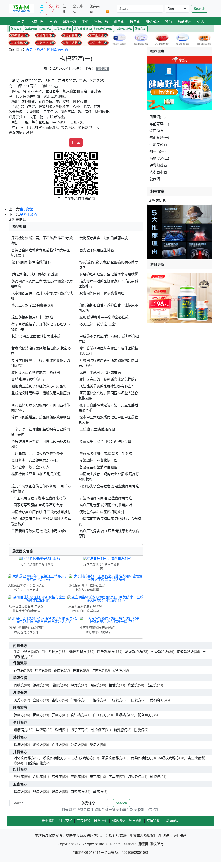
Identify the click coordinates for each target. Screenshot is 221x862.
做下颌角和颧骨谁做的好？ (32, 262)
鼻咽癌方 (122, 715)
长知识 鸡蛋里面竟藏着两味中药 (36, 336)
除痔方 (19, 744)
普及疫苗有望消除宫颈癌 (98, 467)
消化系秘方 (50, 651)
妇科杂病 (134, 776)
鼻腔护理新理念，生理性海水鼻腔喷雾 (108, 274)
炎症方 (95, 744)
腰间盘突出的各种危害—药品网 (35, 372)
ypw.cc (92, 844)
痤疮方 (38, 700)
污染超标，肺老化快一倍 (98, 460)
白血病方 (100, 715)
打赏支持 (66, 820)
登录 (42, 9)
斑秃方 (19, 700)
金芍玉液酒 (28, 214)
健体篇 (97, 670)
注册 (64, 9)
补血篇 (59, 670)
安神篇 (117, 670)
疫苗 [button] (168, 21)
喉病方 (38, 791)
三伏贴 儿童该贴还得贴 (97, 429)
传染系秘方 (185, 651)
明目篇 (95, 685)
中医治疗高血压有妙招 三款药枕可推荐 (41, 511)
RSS (109, 6)
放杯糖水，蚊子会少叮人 (30, 467)
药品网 (143, 844)
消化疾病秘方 (24, 758)
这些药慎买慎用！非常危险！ (33, 317)
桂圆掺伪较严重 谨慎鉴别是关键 (36, 474)
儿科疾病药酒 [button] (123, 29)
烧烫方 (38, 744)
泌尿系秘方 (133, 651)
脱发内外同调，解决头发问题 (101, 293)
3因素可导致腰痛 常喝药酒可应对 (37, 505)
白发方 (136, 700)
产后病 (76, 776)
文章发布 (54, 9)
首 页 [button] (21, 21)
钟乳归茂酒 (158, 165)
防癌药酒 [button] (45, 29)
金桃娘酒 (27, 209)
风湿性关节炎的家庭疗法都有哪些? (106, 386)
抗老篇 (40, 670)
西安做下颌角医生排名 (96, 250)
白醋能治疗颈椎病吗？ (28, 379)
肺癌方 (19, 715)
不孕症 (114, 776)
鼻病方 (98, 791)
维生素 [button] (119, 21)
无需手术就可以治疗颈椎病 (100, 372)
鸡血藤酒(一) (159, 137)
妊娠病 (38, 776)
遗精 (58, 729)
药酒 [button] (53, 21)
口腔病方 (77, 791)
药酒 (39, 49)
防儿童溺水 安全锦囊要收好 (32, 305)
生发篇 (114, 685)
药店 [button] (200, 21)
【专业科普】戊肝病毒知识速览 (34, 274)
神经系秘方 (159, 651)
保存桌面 (94, 9)
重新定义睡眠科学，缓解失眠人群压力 (40, 393)
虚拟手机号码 (105, 809)
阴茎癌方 (145, 715)
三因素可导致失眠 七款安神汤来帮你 (39, 530)
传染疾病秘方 (141, 758)
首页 (29, 49)
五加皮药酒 (158, 144)
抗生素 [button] (135, 21)
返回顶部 (172, 821)
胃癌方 (38, 715)
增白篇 (57, 685)
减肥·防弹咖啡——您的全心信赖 (104, 317)
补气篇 (19, 670)
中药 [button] (85, 21)
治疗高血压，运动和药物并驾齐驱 (37, 453)
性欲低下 (98, 729)
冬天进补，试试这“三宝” (98, 324)
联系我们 (101, 820)
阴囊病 (139, 729)
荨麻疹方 (77, 700)
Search (199, 8)
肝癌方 (57, 715)
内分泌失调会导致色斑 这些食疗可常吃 (109, 486)
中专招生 (152, 809)
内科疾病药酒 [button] (62, 29)
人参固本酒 (158, 172)
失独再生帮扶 (126, 809)
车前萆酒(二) (159, 123)
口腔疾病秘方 (36, 763)
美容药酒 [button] (31, 29)
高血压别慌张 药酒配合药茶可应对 (105, 505)
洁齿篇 (152, 685)
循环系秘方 (78, 651)
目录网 (67, 809)
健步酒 (155, 179)
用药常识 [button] (152, 21)
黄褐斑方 (157, 700)
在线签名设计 (83, 809)
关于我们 (48, 820)
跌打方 (57, 744)
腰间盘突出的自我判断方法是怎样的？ (108, 379)
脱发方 (117, 700)
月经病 (19, 776)
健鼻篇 (38, 685)
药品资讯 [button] (184, 21)
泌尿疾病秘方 (112, 758)
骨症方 (76, 744)
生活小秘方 (22, 651)
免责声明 (136, 820)
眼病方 (57, 791)
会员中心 (78, 9)
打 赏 (76, 142)
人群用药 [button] (37, 21)
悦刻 (141, 809)
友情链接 (153, 820)
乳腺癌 (155, 776)
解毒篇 (78, 670)
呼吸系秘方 (105, 651)
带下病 (95, 776)
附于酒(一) (158, 151)
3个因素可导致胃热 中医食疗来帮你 (38, 498)
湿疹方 (98, 700)
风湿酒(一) (158, 117)
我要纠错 (102, 68)
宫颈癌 (57, 776)
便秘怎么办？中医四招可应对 (101, 511)
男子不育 (77, 729)
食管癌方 (77, 715)
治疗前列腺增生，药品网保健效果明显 (40, 417)
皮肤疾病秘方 (82, 758)
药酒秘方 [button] (140, 29)
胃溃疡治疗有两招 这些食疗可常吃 (105, 498)
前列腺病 (120, 729)
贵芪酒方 (156, 130)
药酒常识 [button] (17, 29)
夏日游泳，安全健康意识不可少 (35, 460)
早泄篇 (41, 729)
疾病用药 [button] (101, 21)
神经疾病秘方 (168, 758)
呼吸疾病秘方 (53, 758)
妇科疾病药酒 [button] (103, 29)
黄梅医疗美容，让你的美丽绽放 (103, 238)
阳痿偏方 (20, 729)
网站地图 (118, 820)
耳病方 (19, 791)
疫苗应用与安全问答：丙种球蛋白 (105, 441)
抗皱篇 (133, 685)
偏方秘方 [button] (69, 21)
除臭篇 (76, 685)
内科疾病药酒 (57, 49)
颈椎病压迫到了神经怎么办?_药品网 (38, 386)
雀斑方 (57, 700)
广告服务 (83, 820)
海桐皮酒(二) (159, 158)
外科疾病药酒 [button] (83, 29)
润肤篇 (19, 685)
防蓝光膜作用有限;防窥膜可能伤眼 (105, 453)
